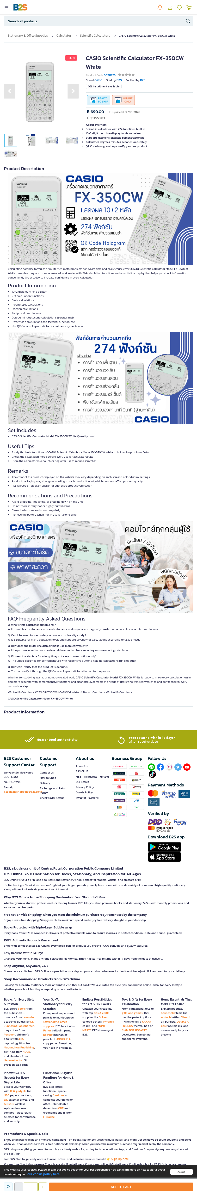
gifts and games (132, 1013)
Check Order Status (52, 798)
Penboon (9, 1034)
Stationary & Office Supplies (28, 35)
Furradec (49, 1117)
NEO (6, 1095)
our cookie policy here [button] (43, 1174)
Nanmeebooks (13, 1060)
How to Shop (48, 778)
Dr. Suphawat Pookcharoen (19, 1023)
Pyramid (108, 1021)
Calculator (63, 35)
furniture (58, 1095)
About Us (82, 766)
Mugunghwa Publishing (19, 1047)
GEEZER (9, 1104)
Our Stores (82, 782)
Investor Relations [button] (87, 798)
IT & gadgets (18, 1091)
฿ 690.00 (95, 112)
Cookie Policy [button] (84, 792)
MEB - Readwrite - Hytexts (93, 776)
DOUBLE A (64, 1039)
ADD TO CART (121, 1186)
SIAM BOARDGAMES (135, 1030)
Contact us (47, 772)
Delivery (45, 783)
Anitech (166, 1017)
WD (6, 1100)
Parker (47, 1030)
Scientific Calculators (95, 35)
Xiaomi (185, 1017)
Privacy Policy (85, 787)
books (22, 1009)
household (168, 1013)
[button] (9, 91)
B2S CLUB (82, 771)
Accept (181, 1172)
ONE (61, 1108)
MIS (21, 1039)
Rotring (48, 1035)
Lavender (28, 1017)
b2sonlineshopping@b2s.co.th (23, 792)
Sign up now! (120, 1159)
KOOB (26, 1052)
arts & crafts (102, 1013)
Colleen (103, 1017)
